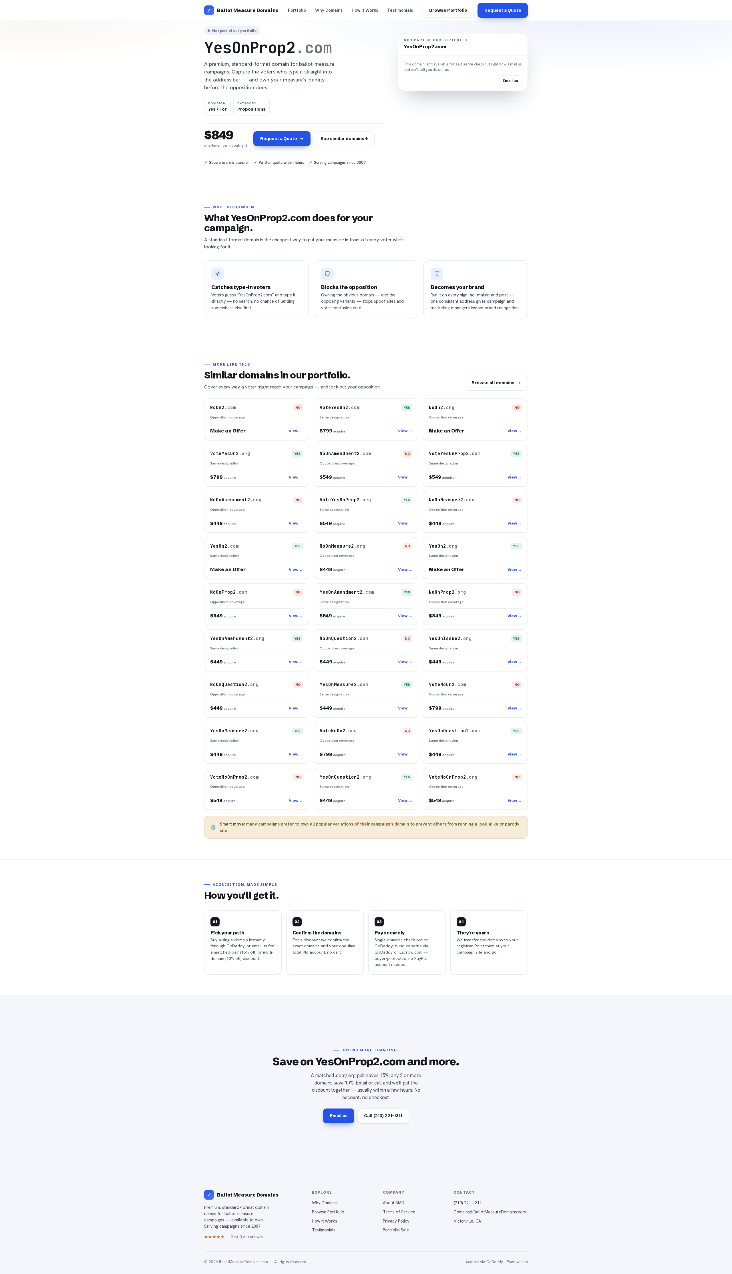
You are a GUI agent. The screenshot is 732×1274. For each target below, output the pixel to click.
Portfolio (297, 10)
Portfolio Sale (396, 1230)
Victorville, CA (467, 1221)
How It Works (365, 10)
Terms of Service (399, 1212)
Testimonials (400, 10)
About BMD (393, 1202)
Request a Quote (502, 10)
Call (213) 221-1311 (383, 1115)
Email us (510, 80)
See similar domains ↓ (344, 138)
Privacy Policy (396, 1221)
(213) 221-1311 (468, 1202)
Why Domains (329, 10)
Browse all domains (493, 382)
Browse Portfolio (448, 10)
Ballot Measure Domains (247, 10)
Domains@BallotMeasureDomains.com (490, 1212)
